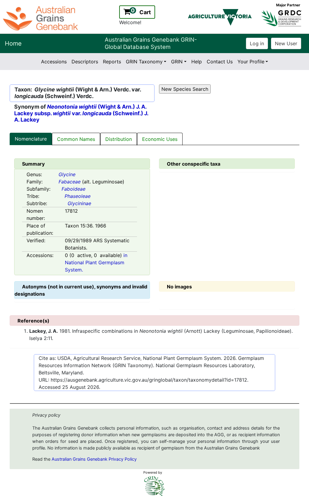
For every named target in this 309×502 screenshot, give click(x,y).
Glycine (67, 174)
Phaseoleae (78, 196)
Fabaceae (70, 182)
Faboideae (73, 189)
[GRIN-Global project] (154, 486)
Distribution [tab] (118, 139)
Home (13, 43)
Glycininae (79, 203)
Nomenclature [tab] (31, 139)
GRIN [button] (177, 62)
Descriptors (85, 62)
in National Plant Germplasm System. (96, 262)
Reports (112, 62)
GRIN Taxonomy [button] (144, 62)
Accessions (54, 62)
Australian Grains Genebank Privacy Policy (94, 459)
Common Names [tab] (76, 139)
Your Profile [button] (250, 62)
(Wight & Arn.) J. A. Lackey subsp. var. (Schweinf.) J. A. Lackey (81, 113)
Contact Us (220, 62)
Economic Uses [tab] (159, 139)
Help (196, 62)
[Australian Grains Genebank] (41, 18)
